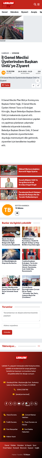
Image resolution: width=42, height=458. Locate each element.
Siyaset (24, 12)
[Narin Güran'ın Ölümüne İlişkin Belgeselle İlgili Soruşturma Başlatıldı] (11, 232)
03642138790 (22, 390)
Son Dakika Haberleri (27, 430)
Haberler (5, 53)
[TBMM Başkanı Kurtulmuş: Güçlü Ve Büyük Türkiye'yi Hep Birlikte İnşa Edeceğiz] (31, 232)
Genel (4, 12)
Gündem (14, 12)
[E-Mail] (17, 213)
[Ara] (35, 5)
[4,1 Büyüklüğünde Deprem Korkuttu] (11, 254)
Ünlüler (13, 445)
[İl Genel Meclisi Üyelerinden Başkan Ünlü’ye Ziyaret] (21, 79)
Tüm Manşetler (12, 429)
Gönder (7, 332)
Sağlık (37, 448)
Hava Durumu (12, 415)
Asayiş (34, 12)
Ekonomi (23, 448)
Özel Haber (7, 448)
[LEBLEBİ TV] (8, 4)
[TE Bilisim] (7, 210)
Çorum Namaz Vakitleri (29, 416)
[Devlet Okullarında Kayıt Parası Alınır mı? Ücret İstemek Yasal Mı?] (11, 281)
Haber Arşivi (11, 437)
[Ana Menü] (38, 5)
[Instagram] (15, 404)
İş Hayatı (28, 445)
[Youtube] (19, 404)
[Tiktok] (23, 404)
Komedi (16, 448)
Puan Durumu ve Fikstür (29, 423)
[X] (10, 404)
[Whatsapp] (31, 404)
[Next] (27, 404)
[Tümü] (39, 346)
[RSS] (36, 404)
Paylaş (7, 85)
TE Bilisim (19, 208)
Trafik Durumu (11, 422)
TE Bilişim (26, 455)
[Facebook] (6, 404)
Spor (34, 445)
